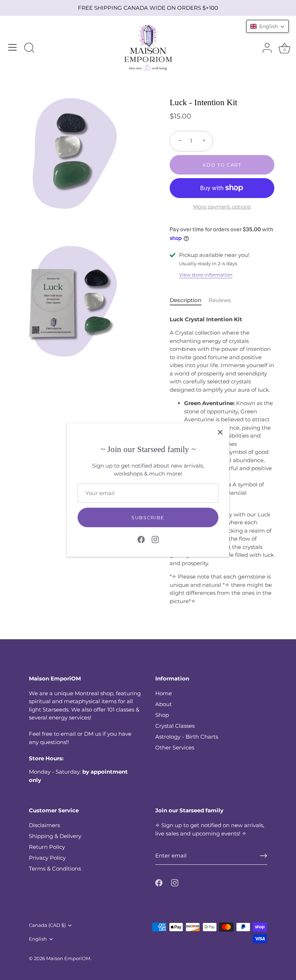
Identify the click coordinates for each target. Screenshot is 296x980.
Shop (162, 715)
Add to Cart (222, 165)
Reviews (220, 300)
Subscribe (148, 517)
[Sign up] (263, 855)
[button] (267, 26)
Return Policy (47, 846)
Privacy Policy (47, 857)
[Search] (29, 48)
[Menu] (13, 47)
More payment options (222, 207)
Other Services (174, 747)
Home (163, 693)
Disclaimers (44, 825)
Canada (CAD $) (47, 925)
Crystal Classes (175, 725)
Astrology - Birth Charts (186, 736)
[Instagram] (155, 539)
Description (185, 300)
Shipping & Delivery (55, 836)
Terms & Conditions (55, 868)
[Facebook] (141, 539)
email (68, 733)
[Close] (220, 432)
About (163, 704)
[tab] (189, 300)
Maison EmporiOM (68, 958)
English (38, 939)
